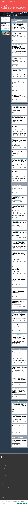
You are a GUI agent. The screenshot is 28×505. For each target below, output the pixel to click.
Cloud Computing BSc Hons (16, 419)
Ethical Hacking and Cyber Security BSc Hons (18, 129)
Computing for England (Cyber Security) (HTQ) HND (18, 409)
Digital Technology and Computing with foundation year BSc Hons (18, 271)
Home (1, 4)
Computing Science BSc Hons (16, 304)
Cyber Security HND (15, 153)
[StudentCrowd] (3, 1)
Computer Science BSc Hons (16, 200)
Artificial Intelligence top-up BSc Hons (17, 370)
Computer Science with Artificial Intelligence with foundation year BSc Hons (19, 259)
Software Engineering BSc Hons (16, 120)
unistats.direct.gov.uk (4, 498)
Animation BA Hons (15, 60)
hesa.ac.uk (3, 497)
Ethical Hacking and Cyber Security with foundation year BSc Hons (18, 145)
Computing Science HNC (15, 225)
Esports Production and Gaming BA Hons (18, 27)
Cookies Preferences (4, 488)
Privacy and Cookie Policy (5, 487)
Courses (8, 4)
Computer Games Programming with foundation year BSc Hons (19, 52)
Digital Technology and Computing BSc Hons (18, 246)
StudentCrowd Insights (5, 475)
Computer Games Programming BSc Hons (18, 74)
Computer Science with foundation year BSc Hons (19, 282)
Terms (2, 484)
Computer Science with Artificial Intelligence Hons (19, 210)
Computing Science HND (15, 235)
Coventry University (4, 4)
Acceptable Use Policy (5, 485)
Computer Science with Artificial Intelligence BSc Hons (19, 294)
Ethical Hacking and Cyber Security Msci (18, 174)
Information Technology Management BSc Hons (19, 318)
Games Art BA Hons (15, 35)
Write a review (3, 468)
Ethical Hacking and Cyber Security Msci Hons (19, 178)
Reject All (25, 503)
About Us (3, 481)
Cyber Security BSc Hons (15, 110)
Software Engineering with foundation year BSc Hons (19, 165)
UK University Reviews (5, 465)
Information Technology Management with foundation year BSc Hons (18, 342)
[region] (14, 502)
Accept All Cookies (20, 503)
